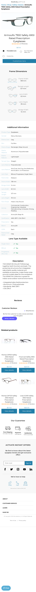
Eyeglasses (14, 132)
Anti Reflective (29, 168)
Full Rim (13, 143)
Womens (18, 136)
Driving (31, 209)
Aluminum (14, 151)
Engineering (15, 207)
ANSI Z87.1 (14, 218)
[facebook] (5, 469)
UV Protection (24, 170)
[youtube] (24, 469)
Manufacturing (16, 209)
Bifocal (13, 174)
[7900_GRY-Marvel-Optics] (18, 21)
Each (12, 229)
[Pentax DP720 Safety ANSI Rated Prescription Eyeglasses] (9, 378)
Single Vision (28, 174)
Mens (13, 136)
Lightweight (15, 157)
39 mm (13, 198)
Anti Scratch (15, 170)
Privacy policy (22, 520)
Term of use (13, 520)
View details (9, 370)
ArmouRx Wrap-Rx (17, 214)
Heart (13, 201)
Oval (16, 201)
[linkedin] (31, 469)
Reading (14, 211)
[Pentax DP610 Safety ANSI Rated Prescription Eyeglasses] (9, 337)
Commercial (15, 205)
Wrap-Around (23, 147)
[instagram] (18, 469)
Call (17, 485)
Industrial (23, 207)
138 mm (13, 181)
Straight (13, 161)
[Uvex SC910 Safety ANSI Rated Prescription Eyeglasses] (27, 378)
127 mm (13, 193)
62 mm (13, 189)
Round (21, 201)
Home (3, 5)
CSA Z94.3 (22, 218)
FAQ (10, 485)
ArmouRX (14, 226)
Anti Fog (20, 168)
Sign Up (28, 463)
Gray (12, 140)
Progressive (20, 174)
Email (25, 485)
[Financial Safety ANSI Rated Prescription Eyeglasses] (27, 338)
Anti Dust (14, 168)
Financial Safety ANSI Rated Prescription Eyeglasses (27, 359)
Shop (9, 5)
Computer (24, 209)
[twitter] (11, 469)
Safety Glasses (17, 5)
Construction (24, 205)
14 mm (13, 185)
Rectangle (14, 147)
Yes (12, 222)
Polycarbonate (23, 151)
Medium (14, 178)
